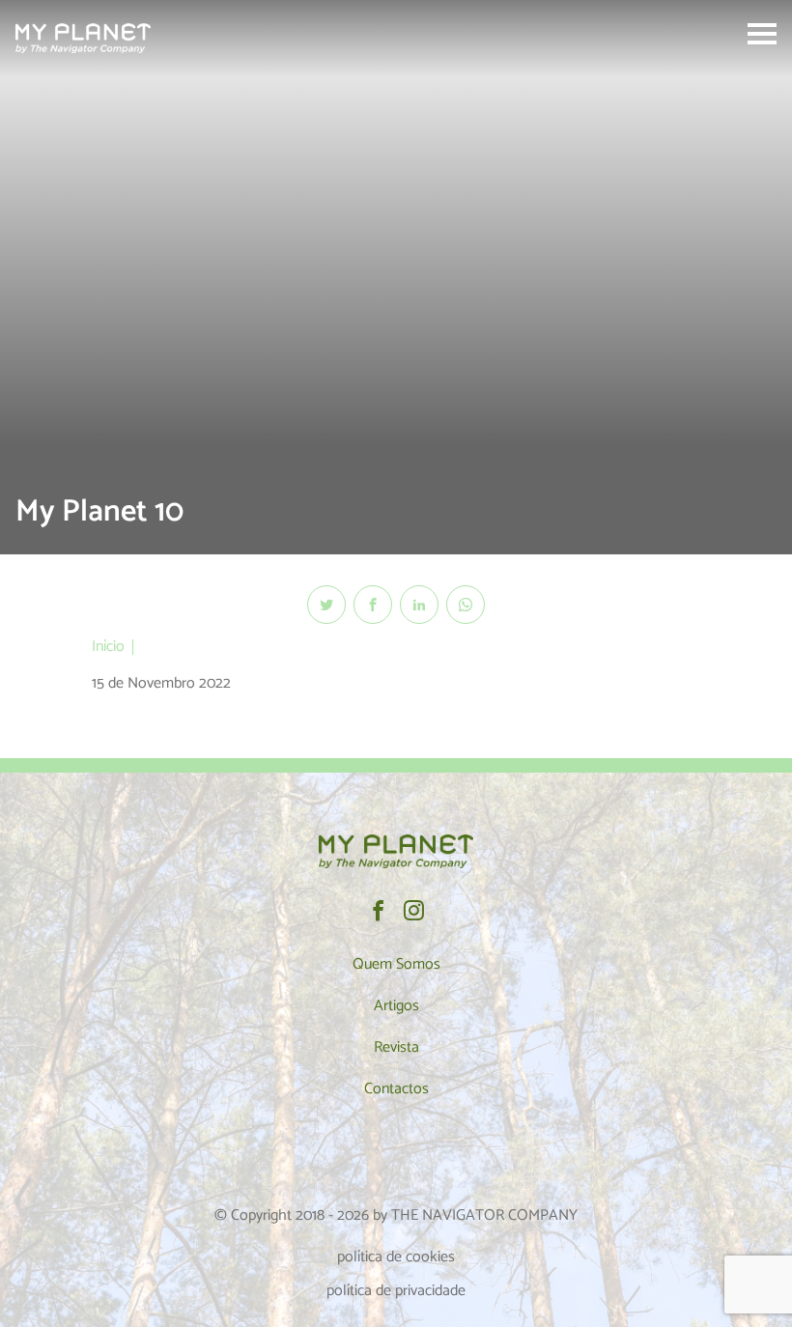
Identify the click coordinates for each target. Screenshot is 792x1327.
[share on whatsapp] (465, 604)
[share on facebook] (373, 604)
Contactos (396, 1089)
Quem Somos (396, 964)
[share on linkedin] (419, 604)
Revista (396, 1047)
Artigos (396, 1006)
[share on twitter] (326, 604)
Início (108, 647)
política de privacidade (396, 1291)
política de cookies (396, 1257)
